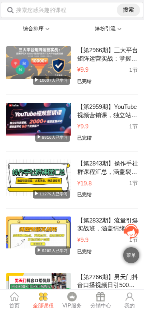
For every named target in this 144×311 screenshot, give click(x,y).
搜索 (128, 9)
